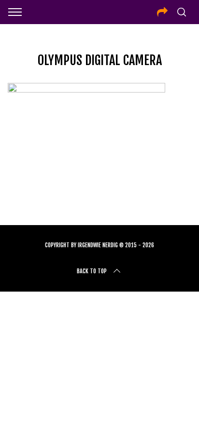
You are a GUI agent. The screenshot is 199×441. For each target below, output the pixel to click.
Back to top (92, 271)
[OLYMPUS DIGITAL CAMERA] (86, 89)
